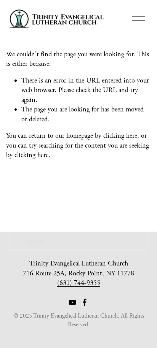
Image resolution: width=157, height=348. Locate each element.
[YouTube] (72, 302)
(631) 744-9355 (78, 282)
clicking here (120, 135)
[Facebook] (84, 302)
